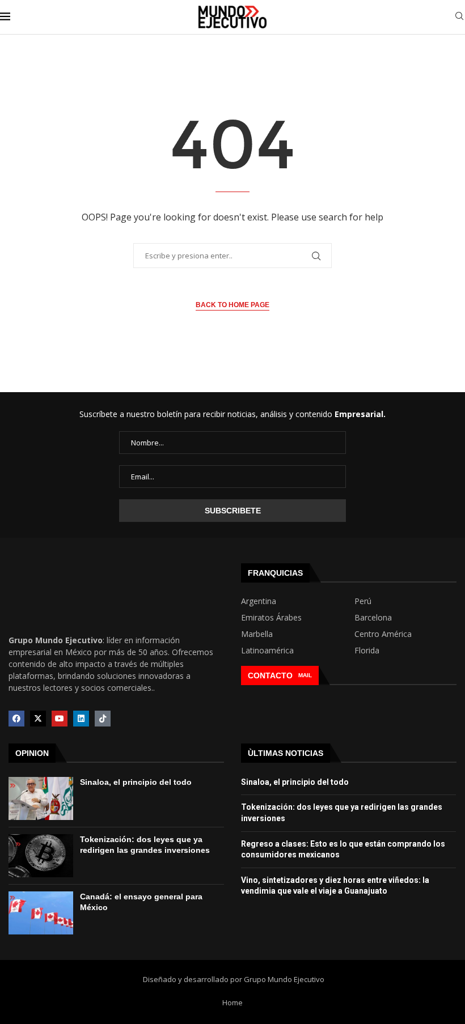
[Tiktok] (103, 718)
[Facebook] (16, 718)
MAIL (305, 675)
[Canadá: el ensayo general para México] (41, 912)
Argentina (258, 601)
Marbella (257, 634)
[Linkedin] (81, 718)
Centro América (383, 634)
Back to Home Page (232, 305)
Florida (366, 651)
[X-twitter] (38, 718)
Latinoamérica (267, 651)
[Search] (459, 17)
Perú (362, 601)
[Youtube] (59, 718)
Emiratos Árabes (271, 618)
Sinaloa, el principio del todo (136, 782)
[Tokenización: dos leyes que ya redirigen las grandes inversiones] (41, 855)
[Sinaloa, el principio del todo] (41, 798)
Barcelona (373, 618)
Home (232, 1002)
